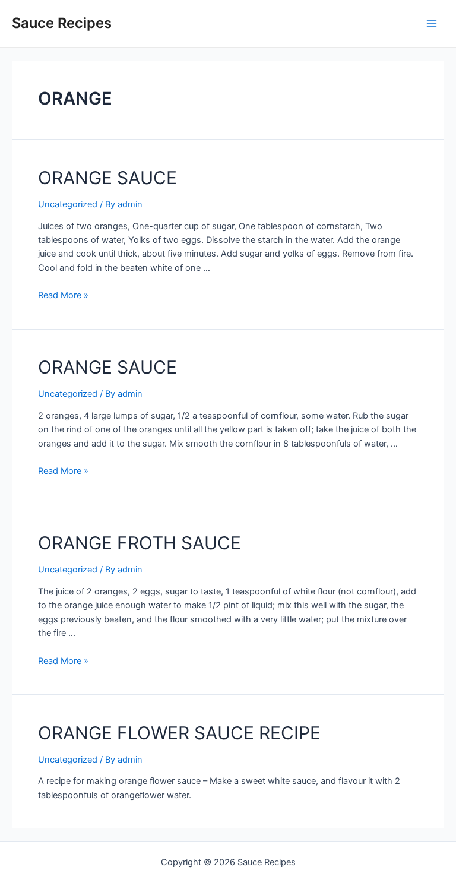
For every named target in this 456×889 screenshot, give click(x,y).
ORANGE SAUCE (107, 177)
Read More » (63, 295)
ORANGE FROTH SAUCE (139, 542)
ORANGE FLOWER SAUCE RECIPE (179, 733)
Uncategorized (67, 204)
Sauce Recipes (62, 22)
